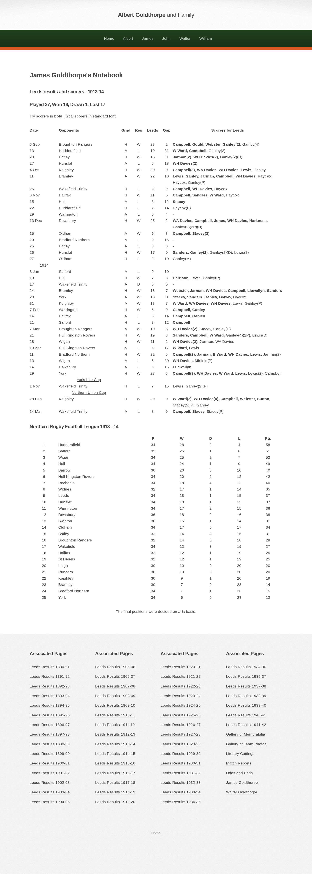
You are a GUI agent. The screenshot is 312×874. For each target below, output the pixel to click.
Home (109, 38)
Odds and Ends (239, 773)
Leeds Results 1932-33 (181, 782)
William (205, 38)
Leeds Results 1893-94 (50, 696)
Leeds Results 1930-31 (181, 763)
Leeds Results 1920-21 (181, 667)
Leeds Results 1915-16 (115, 763)
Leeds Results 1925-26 (181, 715)
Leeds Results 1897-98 (50, 734)
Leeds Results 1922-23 (181, 686)
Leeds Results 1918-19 (115, 792)
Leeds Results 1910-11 (115, 715)
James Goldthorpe (242, 782)
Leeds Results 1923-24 (181, 696)
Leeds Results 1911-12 (115, 725)
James (147, 38)
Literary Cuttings (240, 753)
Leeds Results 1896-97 (50, 725)
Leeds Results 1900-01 (50, 763)
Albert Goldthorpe (156, 15)
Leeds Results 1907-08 (115, 686)
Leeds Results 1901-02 (50, 773)
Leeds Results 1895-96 (50, 715)
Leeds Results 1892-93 (50, 686)
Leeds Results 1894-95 (50, 705)
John (166, 38)
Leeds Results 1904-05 (50, 802)
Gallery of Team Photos (246, 744)
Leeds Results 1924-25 (181, 705)
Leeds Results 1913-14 (115, 744)
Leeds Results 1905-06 (115, 667)
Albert (128, 38)
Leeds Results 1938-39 (246, 696)
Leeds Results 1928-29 (181, 744)
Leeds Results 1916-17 (115, 773)
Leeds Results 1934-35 (181, 802)
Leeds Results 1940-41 (246, 715)
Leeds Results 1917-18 (115, 782)
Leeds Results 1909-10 (115, 705)
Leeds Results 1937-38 (246, 686)
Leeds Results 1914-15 (115, 753)
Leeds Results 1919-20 (115, 802)
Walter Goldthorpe (241, 792)
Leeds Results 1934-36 (246, 667)
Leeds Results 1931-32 (181, 773)
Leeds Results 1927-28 (181, 734)
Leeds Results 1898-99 (50, 744)
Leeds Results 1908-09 (115, 696)
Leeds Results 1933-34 (181, 792)
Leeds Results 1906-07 (115, 676)
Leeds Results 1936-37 (246, 676)
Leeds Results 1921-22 (181, 676)
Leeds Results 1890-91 (50, 667)
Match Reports (238, 763)
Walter (184, 38)
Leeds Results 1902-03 (50, 782)
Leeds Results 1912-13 (115, 734)
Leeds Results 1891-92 (50, 676)
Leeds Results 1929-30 (181, 753)
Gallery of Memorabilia (245, 734)
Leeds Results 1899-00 (50, 753)
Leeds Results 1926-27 (181, 725)
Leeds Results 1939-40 (246, 705)
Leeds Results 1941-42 (246, 725)
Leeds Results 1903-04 (50, 792)
